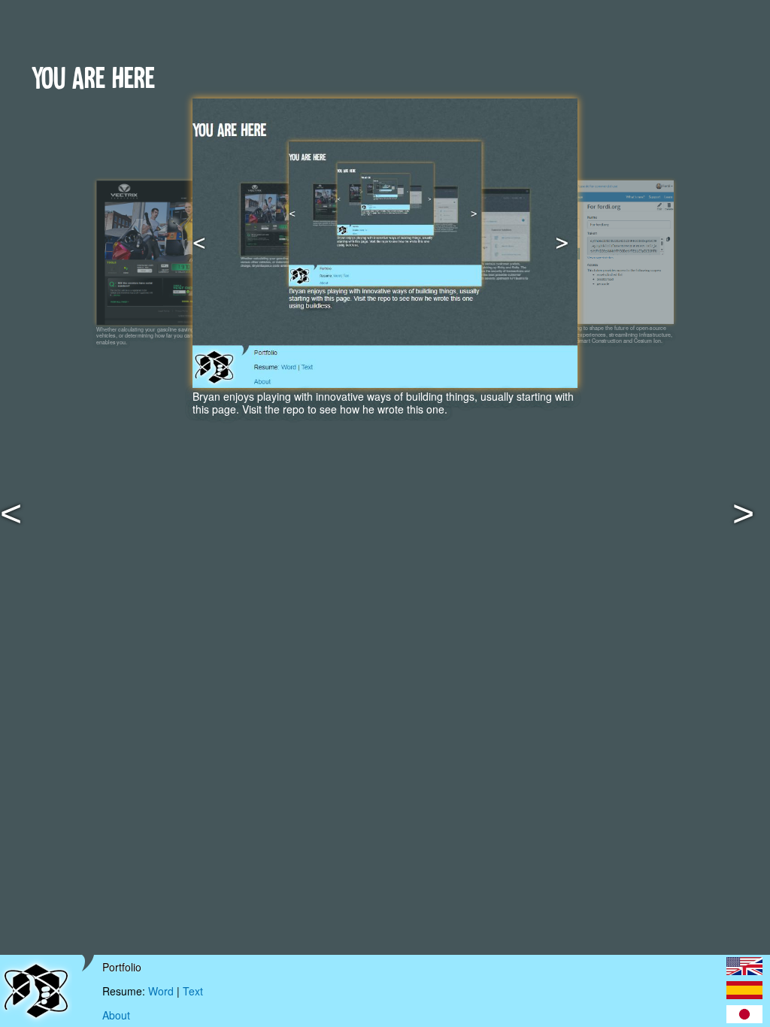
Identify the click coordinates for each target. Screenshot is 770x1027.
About (116, 1015)
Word (161, 990)
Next (762, 523)
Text (193, 990)
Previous (30, 523)
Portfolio (121, 967)
